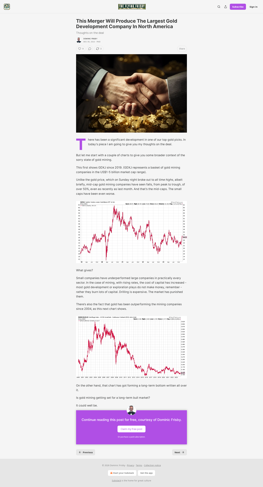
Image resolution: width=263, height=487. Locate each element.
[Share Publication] (226, 7)
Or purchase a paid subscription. (131, 437)
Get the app (146, 472)
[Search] (219, 7)
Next (177, 452)
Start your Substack (123, 472)
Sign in (254, 6)
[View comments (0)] (90, 49)
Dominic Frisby (90, 39)
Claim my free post (131, 429)
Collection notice (152, 465)
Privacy (130, 465)
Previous (88, 452)
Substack (116, 480)
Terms (139, 465)
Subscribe (238, 6)
